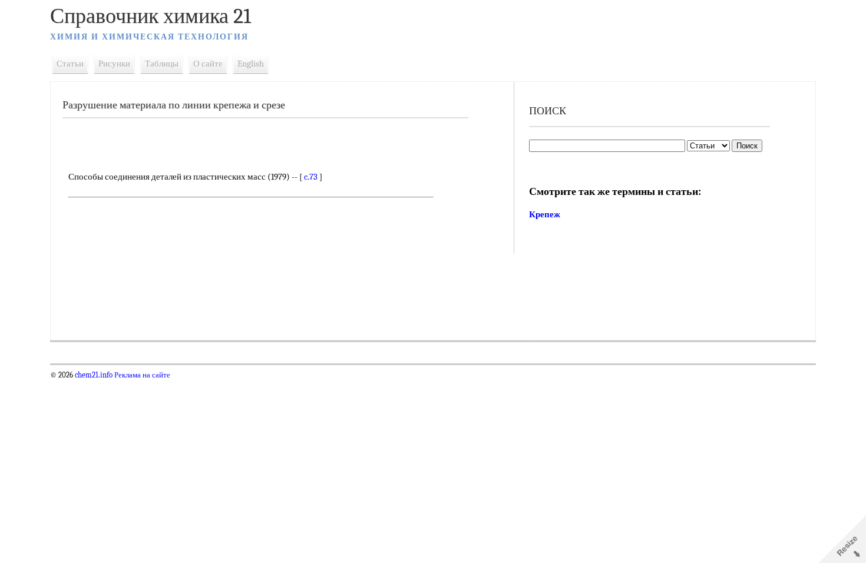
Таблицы (162, 63)
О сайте (208, 63)
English (250, 63)
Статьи (70, 63)
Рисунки (114, 63)
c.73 (311, 176)
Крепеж (544, 214)
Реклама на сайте (141, 375)
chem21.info (94, 375)
